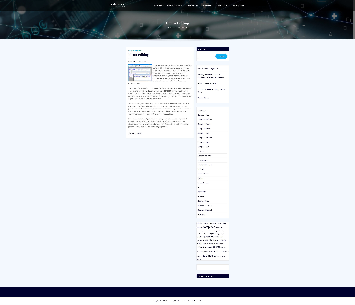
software (219, 251)
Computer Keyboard (134, 50)
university (223, 256)
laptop (199, 243)
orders (221, 243)
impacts (221, 237)
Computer (201, 110)
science (216, 246)
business (205, 223)
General (201, 169)
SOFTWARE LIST (222, 5)
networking (205, 243)
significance (206, 251)
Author (131, 61)
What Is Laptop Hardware (207, 83)
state (226, 251)
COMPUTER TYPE (192, 5)
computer (209, 227)
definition (210, 231)
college (224, 223)
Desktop (201, 151)
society (211, 251)
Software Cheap (203, 201)
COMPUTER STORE (174, 5)
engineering (214, 233)
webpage (199, 259)
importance (199, 240)
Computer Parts (203, 133)
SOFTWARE (207, 5)
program (200, 247)
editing (132, 133)
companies (199, 227)
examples (199, 237)
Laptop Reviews (203, 183)
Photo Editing (182, 27)
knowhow (222, 240)
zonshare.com (117, 4)
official (217, 243)
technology (209, 255)
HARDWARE (158, 5)
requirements (208, 247)
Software (201, 196)
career (210, 223)
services (199, 251)
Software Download (205, 210)
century (219, 223)
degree (216, 230)
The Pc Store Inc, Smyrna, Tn (208, 69)
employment (205, 233)
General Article (238, 5)
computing (200, 231)
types (218, 256)
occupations (212, 243)
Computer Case (203, 115)
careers (214, 223)
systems (199, 256)
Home (172, 27)
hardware (215, 236)
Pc (199, 187)
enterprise (222, 233)
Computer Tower (204, 142)
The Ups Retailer (203, 98)
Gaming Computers (205, 165)
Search (202, 49)
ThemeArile (197, 301)
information (208, 240)
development (223, 230)
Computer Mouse (204, 129)
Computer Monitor (204, 124)
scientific (223, 247)
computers (219, 227)
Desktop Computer (204, 156)
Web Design (202, 215)
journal (216, 240)
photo (139, 133)
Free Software (203, 160)
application (199, 223)
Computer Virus (203, 147)
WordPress (177, 301)
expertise (206, 237)
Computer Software (205, 138)
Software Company (204, 206)
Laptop (200, 178)
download (199, 233)
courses (205, 230)
